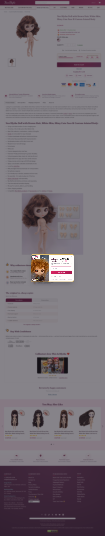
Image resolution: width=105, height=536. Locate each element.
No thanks (70, 279)
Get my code (61, 272)
